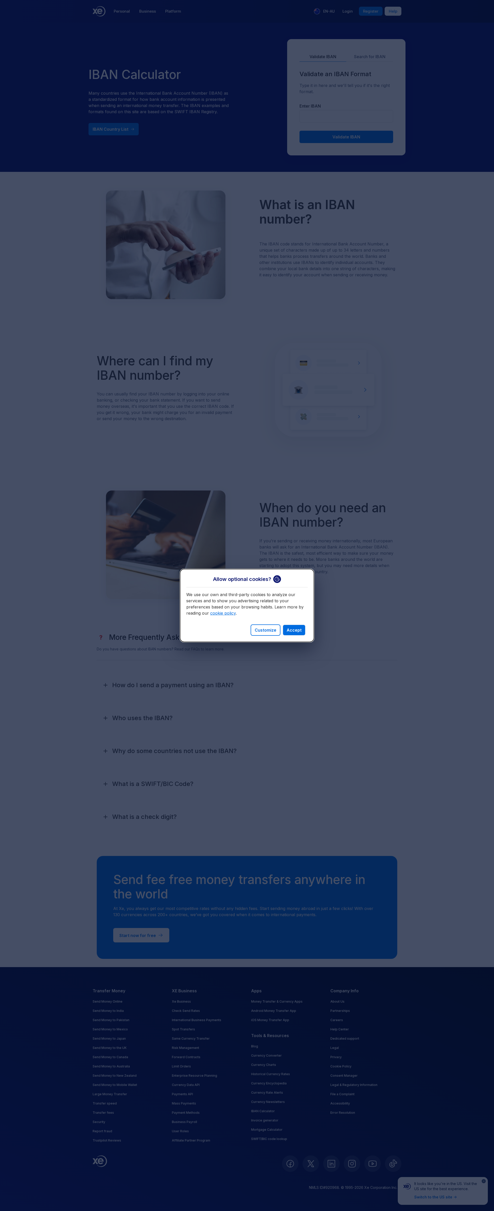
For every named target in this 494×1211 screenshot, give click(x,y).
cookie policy (223, 613)
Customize (265, 630)
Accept (294, 630)
